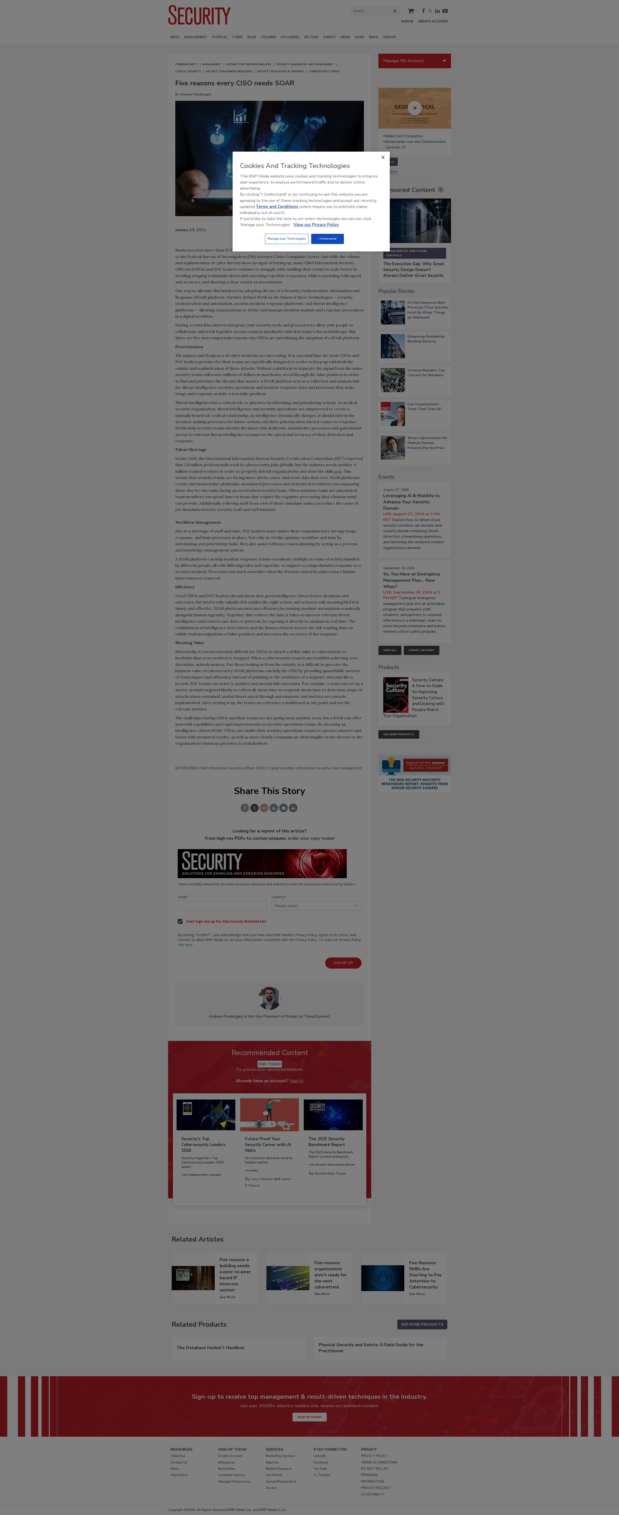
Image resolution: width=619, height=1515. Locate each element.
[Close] (383, 157)
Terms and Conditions (277, 206)
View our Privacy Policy (316, 225)
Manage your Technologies (287, 239)
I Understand (327, 239)
